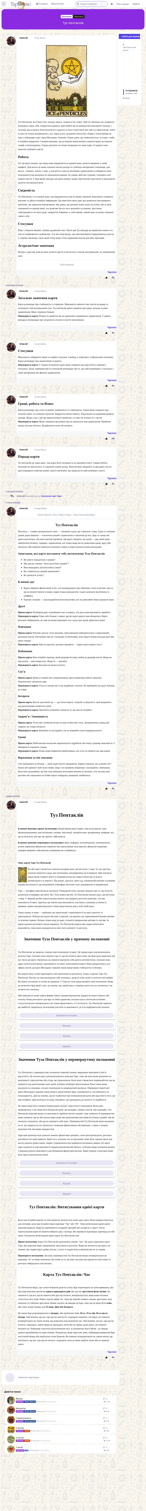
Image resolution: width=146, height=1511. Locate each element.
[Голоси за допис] (107, 277)
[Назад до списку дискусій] (3, 3)
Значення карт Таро (51, 496)
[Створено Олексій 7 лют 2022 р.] (11, 1401)
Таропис (112, 272)
